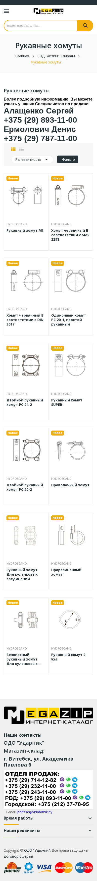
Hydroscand (16, 224)
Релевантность (32, 160)
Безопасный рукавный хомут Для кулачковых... (23, 659)
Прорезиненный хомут (66, 572)
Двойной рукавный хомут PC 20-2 (24, 487)
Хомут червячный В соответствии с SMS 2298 (70, 235)
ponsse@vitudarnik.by (34, 812)
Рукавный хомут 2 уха (68, 657)
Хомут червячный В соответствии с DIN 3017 (25, 320)
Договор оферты (18, 856)
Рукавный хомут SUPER (66, 402)
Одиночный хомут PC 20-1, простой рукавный (68, 320)
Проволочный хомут (70, 485)
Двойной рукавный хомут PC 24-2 (24, 402)
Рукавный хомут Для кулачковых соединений (22, 574)
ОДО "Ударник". (37, 850)
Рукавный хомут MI (24, 230)
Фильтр (68, 159)
